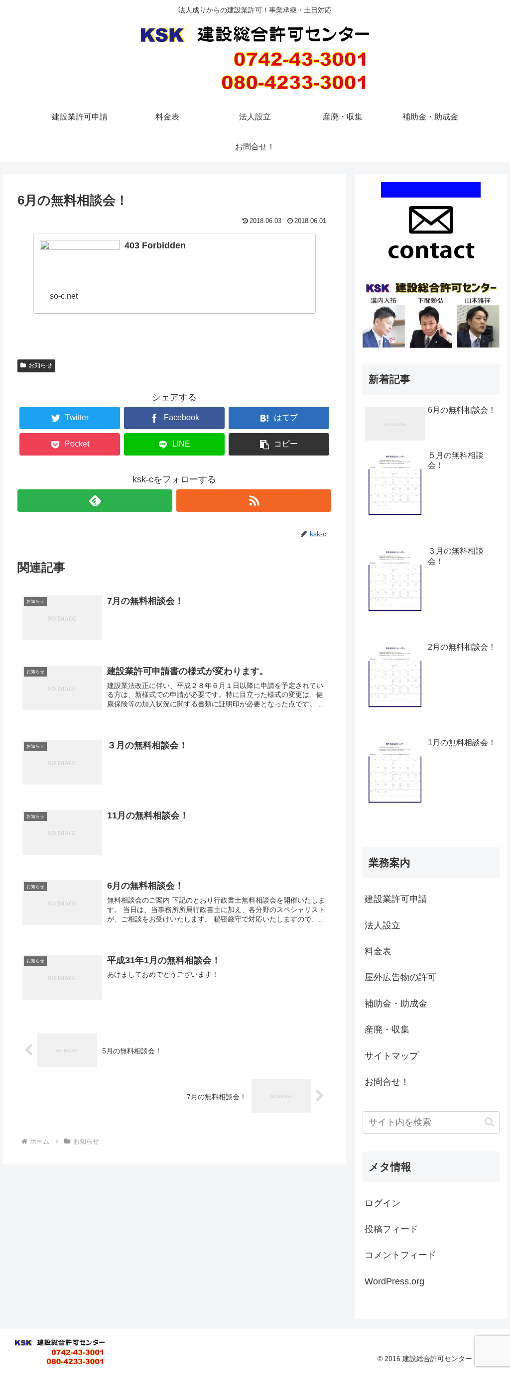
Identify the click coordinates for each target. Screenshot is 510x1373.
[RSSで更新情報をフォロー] (253, 500)
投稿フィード (391, 1229)
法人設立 (382, 925)
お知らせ (40, 365)
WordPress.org (394, 1281)
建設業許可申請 (396, 899)
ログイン (382, 1203)
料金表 (378, 951)
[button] (489, 1122)
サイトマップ (391, 1056)
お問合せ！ (387, 1082)
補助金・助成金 (396, 1004)
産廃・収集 (387, 1029)
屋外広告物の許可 (400, 977)
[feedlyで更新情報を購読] (94, 500)
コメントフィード (400, 1255)
